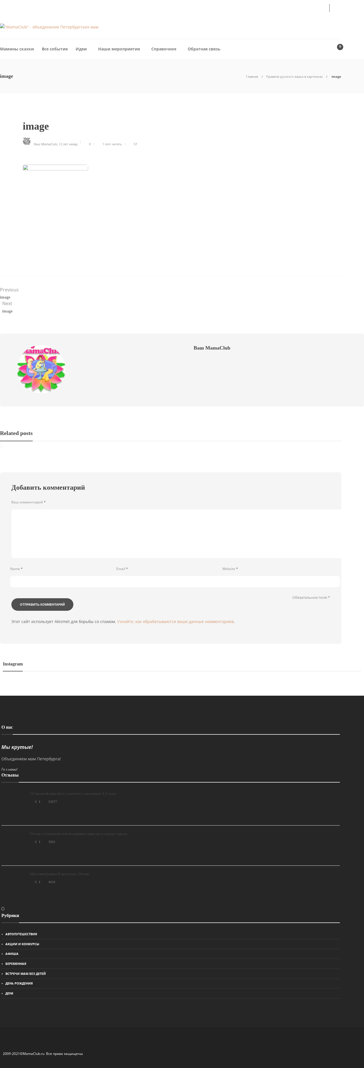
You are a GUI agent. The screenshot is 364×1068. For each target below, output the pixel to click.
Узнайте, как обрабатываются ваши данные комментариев (175, 621)
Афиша (11, 953)
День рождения (19, 983)
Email (122, 568)
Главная (252, 76)
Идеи (81, 49)
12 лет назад (68, 144)
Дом (9, 993)
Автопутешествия (21, 934)
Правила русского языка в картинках (294, 76)
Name (16, 568)
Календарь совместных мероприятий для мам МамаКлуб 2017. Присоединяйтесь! (97, 7)
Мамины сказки (17, 49)
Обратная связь (204, 49)
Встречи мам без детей (25, 973)
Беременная (15, 963)
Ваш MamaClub (45, 144)
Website (230, 568)
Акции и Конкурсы (22, 944)
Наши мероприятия (119, 49)
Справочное (163, 49)
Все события (55, 49)
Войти (313, 7)
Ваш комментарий (28, 502)
